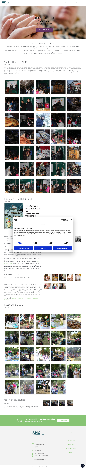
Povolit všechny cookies (62, 248)
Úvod (46, 2)
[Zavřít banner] (71, 219)
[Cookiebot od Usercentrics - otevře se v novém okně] (62, 220)
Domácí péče (74, 2)
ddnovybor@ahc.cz (39, 453)
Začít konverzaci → (74, 460)
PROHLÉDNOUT (63, 420)
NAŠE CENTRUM (71, 440)
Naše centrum (57, 2)
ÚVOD (71, 432)
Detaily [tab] (43, 224)
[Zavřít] (83, 453)
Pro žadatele (66, 2)
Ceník (50, 2)
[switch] (35, 243)
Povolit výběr (43, 248)
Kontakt (81, 2)
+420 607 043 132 (45, 29)
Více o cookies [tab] (63, 224)
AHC (45, 459)
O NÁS (71, 436)
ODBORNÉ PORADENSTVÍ (71, 448)
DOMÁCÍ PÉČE (71, 444)
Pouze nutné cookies (24, 248)
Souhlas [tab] (23, 224)
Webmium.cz (51, 466)
